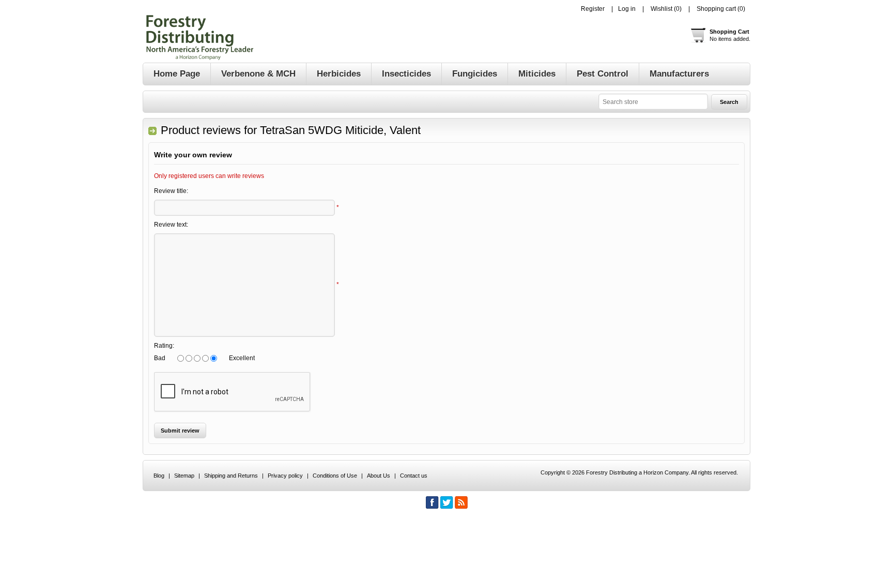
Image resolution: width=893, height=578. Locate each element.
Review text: (171, 224)
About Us (378, 475)
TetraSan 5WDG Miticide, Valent (340, 130)
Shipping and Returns (231, 475)
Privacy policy (285, 475)
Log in (627, 8)
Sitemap (184, 475)
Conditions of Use (335, 475)
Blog (158, 475)
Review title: (171, 191)
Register (593, 8)
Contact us (413, 475)
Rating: (164, 345)
